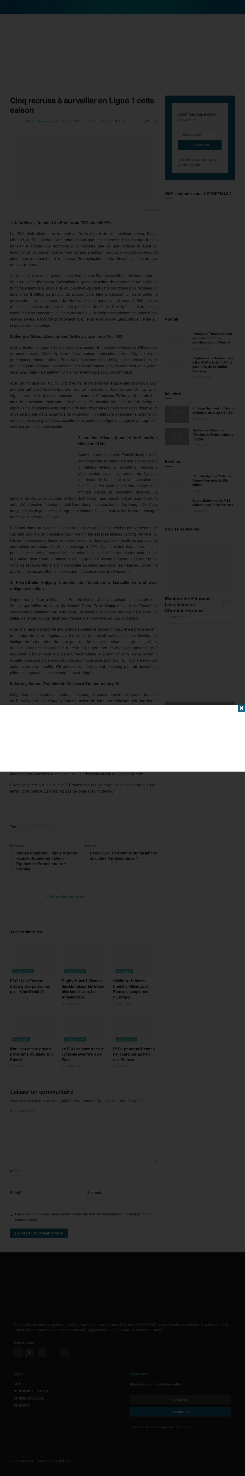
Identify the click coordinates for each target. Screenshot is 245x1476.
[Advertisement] (122, 738)
